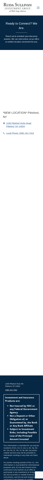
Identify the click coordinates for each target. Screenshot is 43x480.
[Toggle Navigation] (38, 8)
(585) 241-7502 (11, 390)
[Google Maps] (21, 82)
